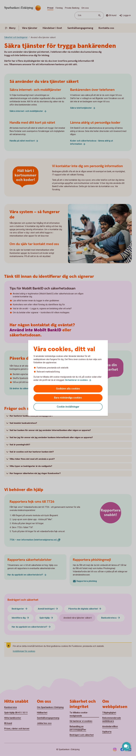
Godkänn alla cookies (68, 388)
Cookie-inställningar (68, 406)
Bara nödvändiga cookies (68, 397)
